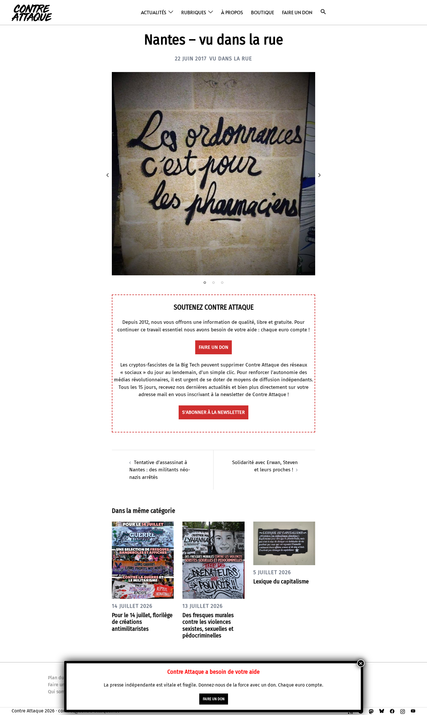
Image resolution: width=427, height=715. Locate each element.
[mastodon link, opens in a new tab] (371, 711)
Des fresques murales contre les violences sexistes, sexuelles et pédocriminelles (208, 625)
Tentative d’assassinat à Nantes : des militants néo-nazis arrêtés (159, 469)
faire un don (213, 347)
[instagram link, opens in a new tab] (402, 711)
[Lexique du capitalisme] (284, 543)
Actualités (153, 12)
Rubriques (193, 12)
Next (319, 175)
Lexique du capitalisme (281, 581)
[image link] (213, 173)
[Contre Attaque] (32, 12)
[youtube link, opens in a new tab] (413, 711)
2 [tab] (213, 282)
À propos (232, 12)
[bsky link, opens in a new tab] (381, 711)
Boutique (262, 12)
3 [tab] (222, 282)
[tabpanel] (213, 173)
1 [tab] (205, 282)
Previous (107, 175)
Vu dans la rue (230, 58)
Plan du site (60, 677)
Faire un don (297, 12)
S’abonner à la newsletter (213, 412)
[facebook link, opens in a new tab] (392, 711)
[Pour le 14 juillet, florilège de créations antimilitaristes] (143, 560)
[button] (323, 12)
